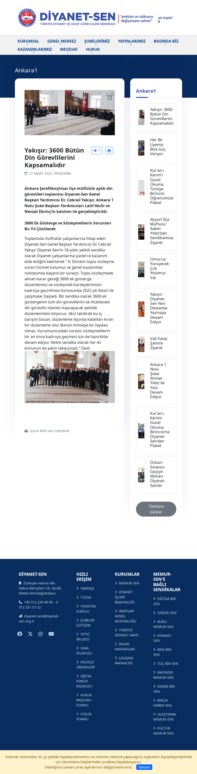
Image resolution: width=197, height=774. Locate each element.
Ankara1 (146, 91)
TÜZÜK (85, 597)
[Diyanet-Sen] (86, 17)
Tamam (144, 767)
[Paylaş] (96, 150)
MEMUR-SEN (129, 583)
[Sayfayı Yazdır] (109, 150)
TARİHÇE (87, 588)
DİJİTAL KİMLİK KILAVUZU (84, 681)
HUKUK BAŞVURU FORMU (84, 700)
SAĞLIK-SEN (167, 612)
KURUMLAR (127, 574)
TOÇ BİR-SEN (167, 663)
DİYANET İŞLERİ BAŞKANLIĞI (125, 597)
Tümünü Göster (156, 509)
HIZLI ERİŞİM (84, 576)
